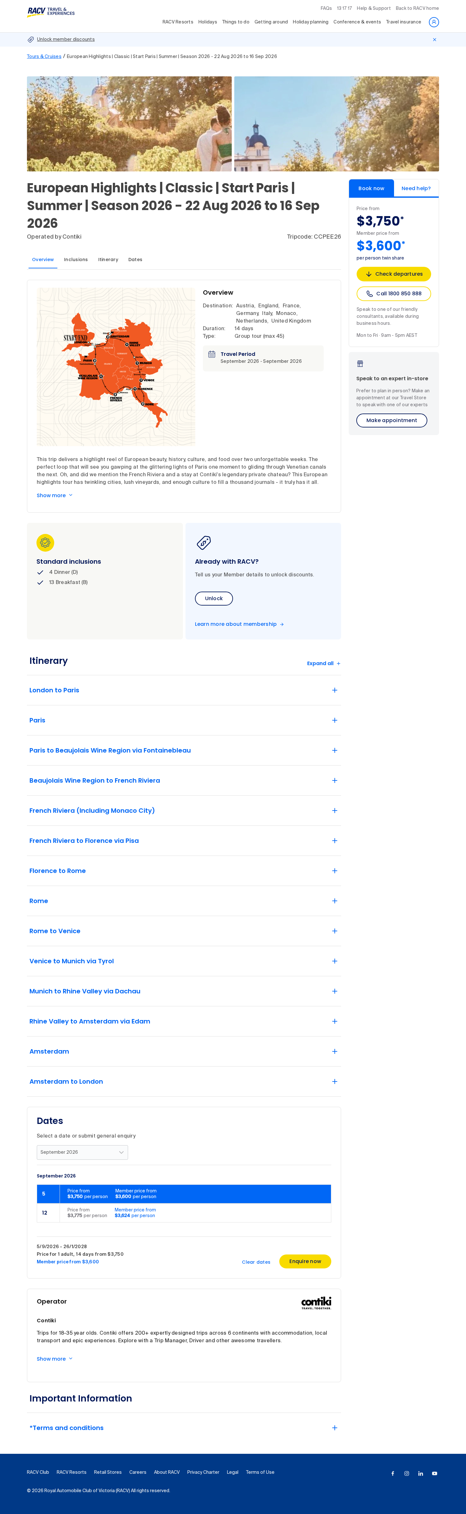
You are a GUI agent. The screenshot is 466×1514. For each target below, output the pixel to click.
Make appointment (391, 420)
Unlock (214, 598)
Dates (135, 259)
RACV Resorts (178, 22)
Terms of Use (260, 1472)
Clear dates (256, 1262)
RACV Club (38, 1472)
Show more (51, 495)
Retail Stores (108, 1472)
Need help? (416, 188)
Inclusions (76, 259)
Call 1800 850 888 (399, 293)
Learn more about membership (236, 624)
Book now (371, 188)
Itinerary (108, 259)
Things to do (235, 22)
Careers (137, 1472)
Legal (232, 1472)
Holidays (207, 22)
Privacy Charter (203, 1472)
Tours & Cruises (44, 57)
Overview (43, 259)
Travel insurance (403, 22)
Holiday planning (310, 22)
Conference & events (357, 22)
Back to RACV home (417, 8)
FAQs (326, 8)
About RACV (167, 1472)
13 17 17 (344, 8)
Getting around (271, 22)
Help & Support (374, 8)
